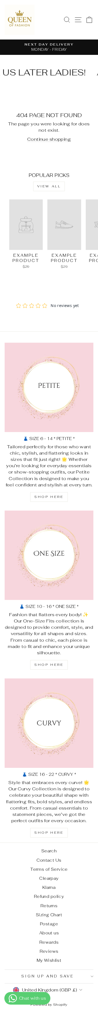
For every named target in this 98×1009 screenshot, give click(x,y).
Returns (49, 905)
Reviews (49, 951)
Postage (49, 923)
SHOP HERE (48, 497)
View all (49, 186)
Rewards (49, 942)
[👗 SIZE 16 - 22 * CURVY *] (49, 723)
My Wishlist (49, 960)
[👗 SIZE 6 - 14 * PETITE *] (49, 387)
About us (49, 932)
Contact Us (48, 860)
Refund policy (49, 896)
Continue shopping (49, 139)
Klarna (49, 887)
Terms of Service (49, 869)
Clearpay (49, 878)
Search (49, 850)
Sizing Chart (49, 914)
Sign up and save (47, 976)
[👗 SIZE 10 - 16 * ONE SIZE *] (49, 555)
